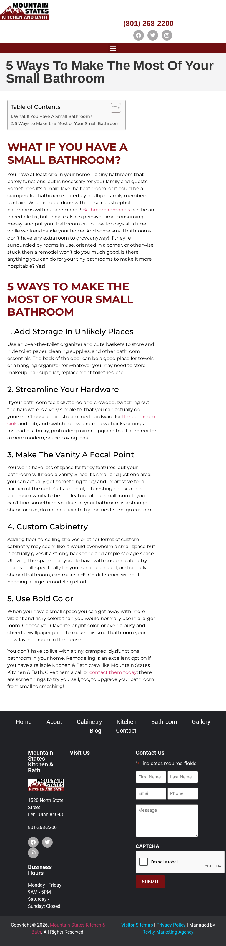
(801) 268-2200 (148, 23)
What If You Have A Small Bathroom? (53, 116)
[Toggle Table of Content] (112, 108)
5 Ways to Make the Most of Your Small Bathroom (67, 123)
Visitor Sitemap (137, 925)
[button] (113, 48)
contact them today (112, 672)
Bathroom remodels (106, 209)
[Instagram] (167, 35)
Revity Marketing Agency (168, 932)
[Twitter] (152, 35)
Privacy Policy (171, 925)
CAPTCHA (147, 846)
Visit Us (80, 752)
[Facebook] (138, 35)
